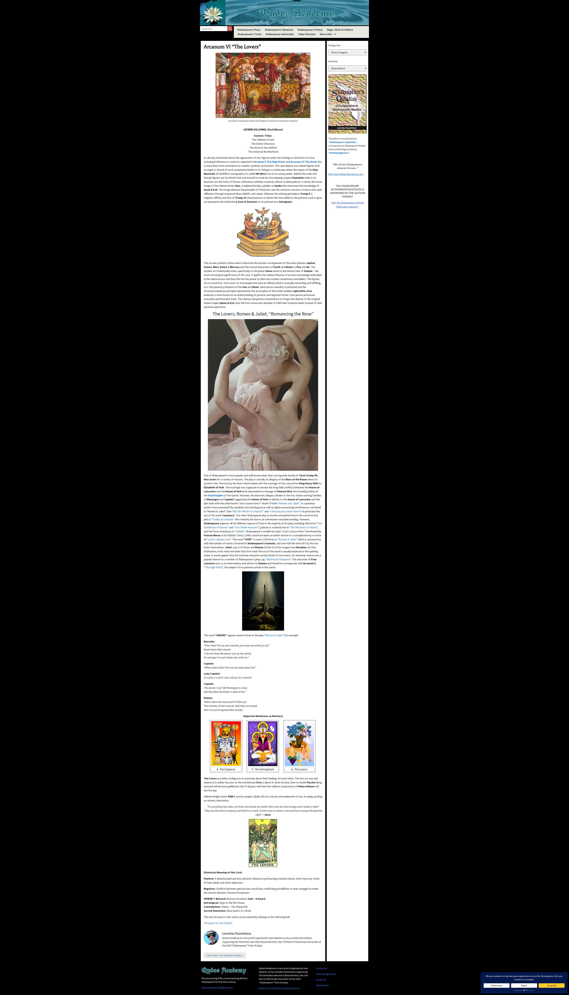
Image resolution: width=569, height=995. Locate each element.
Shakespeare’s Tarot (249, 34)
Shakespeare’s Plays (248, 29)
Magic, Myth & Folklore (340, 29)
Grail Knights (215, 495)
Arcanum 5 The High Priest (269, 161)
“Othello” (240, 531)
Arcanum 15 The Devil (303, 161)
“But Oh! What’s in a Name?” (248, 511)
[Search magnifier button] (229, 28)
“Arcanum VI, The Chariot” (218, 923)
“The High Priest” (213, 567)
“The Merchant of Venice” (303, 527)
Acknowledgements (326, 974)
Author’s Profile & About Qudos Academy (279, 988)
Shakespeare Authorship (280, 34)
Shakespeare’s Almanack (279, 29)
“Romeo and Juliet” (289, 503)
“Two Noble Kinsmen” (246, 527)
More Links (326, 34)
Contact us (321, 968)
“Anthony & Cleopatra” (278, 559)
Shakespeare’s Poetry (310, 29)
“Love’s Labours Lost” (219, 539)
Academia (321, 979)
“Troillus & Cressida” (222, 519)
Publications (322, 985)
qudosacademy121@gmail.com (217, 987)
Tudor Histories (307, 34)
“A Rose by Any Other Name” (285, 511)
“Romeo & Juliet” (287, 539)
